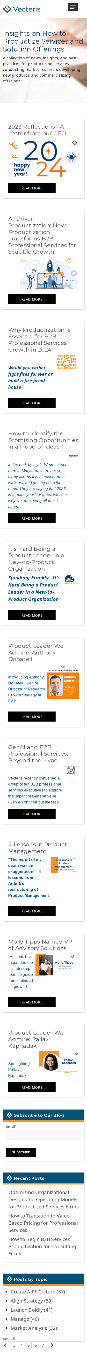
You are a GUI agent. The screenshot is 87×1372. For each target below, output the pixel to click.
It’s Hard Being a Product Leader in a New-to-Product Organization (36, 559)
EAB (12, 701)
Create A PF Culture (38, 1291)
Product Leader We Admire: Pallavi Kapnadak (36, 1039)
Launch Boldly (32, 1310)
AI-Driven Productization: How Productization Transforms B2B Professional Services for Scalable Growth (42, 235)
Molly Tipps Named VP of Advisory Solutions (40, 945)
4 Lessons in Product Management (37, 847)
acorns (14, 507)
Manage (25, 1319)
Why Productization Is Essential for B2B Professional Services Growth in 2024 (39, 339)
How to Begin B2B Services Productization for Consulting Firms (42, 1246)
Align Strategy (32, 1301)
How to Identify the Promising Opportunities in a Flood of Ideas (43, 440)
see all (9, 1338)
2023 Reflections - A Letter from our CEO (37, 130)
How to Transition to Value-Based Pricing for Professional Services (43, 1223)
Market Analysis (34, 1328)
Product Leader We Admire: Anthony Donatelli (36, 652)
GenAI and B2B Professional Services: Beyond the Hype (38, 754)
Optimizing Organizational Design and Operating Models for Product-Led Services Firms (43, 1199)
